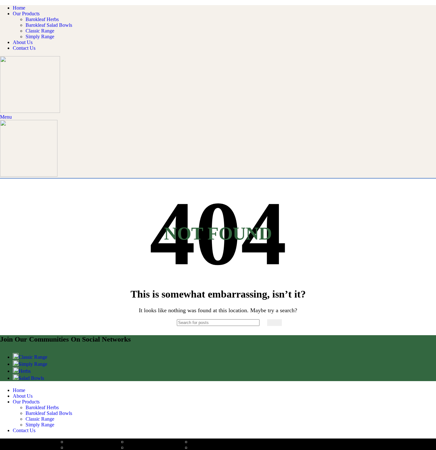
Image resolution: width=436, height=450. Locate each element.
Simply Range (40, 36)
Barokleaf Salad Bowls (49, 25)
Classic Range (40, 30)
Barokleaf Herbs (42, 19)
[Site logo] (30, 111)
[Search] (274, 322)
